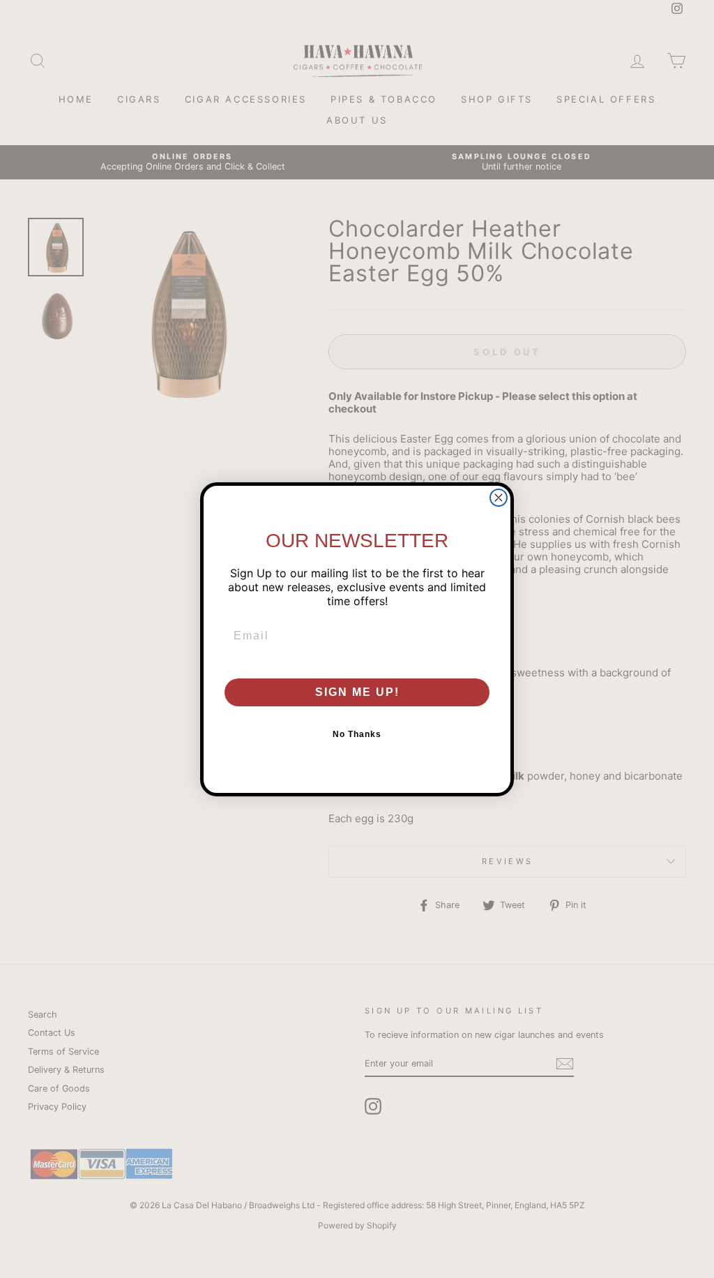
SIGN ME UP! (357, 692)
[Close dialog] (498, 497)
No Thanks (357, 734)
